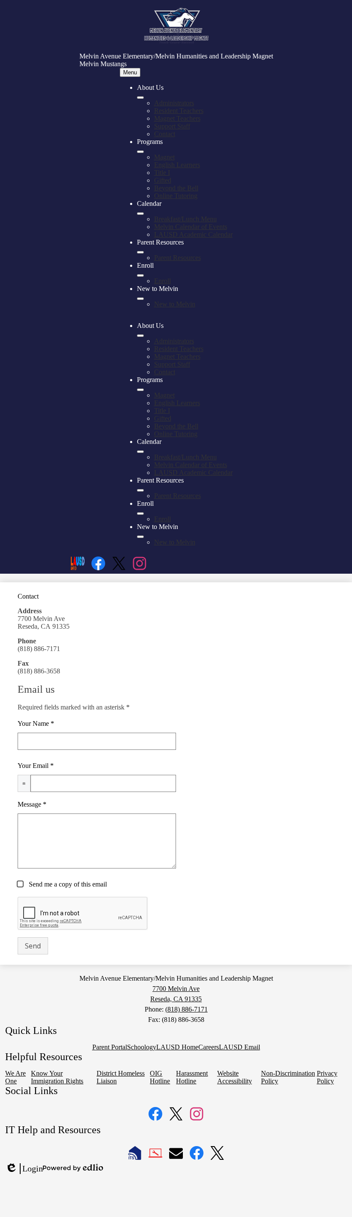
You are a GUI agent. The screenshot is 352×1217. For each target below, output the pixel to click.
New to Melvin (174, 304)
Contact (164, 134)
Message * (32, 804)
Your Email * (36, 765)
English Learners (177, 164)
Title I (162, 172)
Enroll (162, 280)
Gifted (162, 180)
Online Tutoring (175, 195)
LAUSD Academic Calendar (193, 234)
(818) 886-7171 (186, 1009)
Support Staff (172, 126)
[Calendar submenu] (140, 213)
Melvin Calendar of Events (190, 226)
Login (24, 1169)
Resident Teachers (178, 110)
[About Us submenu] (140, 97)
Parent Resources (177, 257)
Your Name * (36, 723)
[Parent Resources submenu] (140, 252)
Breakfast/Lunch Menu (185, 219)
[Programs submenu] (140, 151)
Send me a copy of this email (67, 884)
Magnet (164, 157)
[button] (140, 335)
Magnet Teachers (177, 118)
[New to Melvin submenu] (140, 298)
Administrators (174, 103)
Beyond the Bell (176, 188)
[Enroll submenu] (140, 275)
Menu (130, 72)
